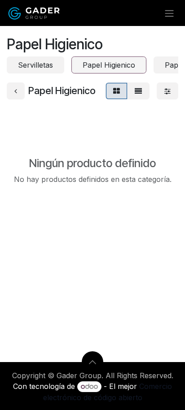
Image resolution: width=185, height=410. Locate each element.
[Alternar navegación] (169, 13)
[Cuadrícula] (117, 90)
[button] (92, 362)
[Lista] (138, 90)
